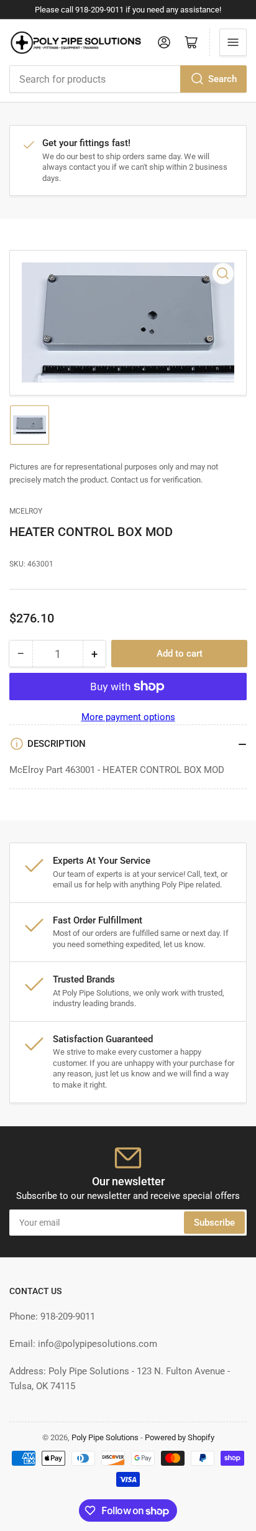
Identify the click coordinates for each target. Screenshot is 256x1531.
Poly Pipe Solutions (105, 1437)
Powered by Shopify (179, 1437)
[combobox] (128, 79)
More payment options (128, 717)
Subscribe (214, 1222)
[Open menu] (233, 42)
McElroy (25, 511)
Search (222, 79)
